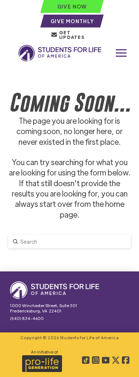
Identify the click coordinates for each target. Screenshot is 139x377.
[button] (121, 53)
